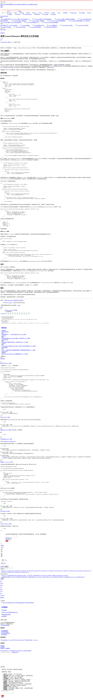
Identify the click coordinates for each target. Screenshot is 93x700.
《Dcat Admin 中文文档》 (67, 25)
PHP (29, 12)
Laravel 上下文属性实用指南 (7, 575)
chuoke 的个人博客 (6, 42)
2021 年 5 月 (53, 570)
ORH (2, 511)
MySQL (47, 12)
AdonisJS (54, 14)
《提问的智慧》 (4, 634)
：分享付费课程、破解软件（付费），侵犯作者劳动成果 (18, 688)
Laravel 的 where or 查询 (40, 577)
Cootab (18, 305)
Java (41, 12)
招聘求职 (23, 4)
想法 (15, 47)
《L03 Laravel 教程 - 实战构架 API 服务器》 (66, 19)
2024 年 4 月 (18, 570)
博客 (2, 333)
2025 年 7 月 (4, 570)
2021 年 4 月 (60, 570)
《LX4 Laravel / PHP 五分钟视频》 (51, 22)
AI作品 (6, 4)
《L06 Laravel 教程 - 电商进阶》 (38, 20)
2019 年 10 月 (12, 572)
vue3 (1, 594)
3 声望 (10, 439)
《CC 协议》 (9, 302)
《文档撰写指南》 (5, 631)
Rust (54, 12)
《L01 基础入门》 (4, 321)
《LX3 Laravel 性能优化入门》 (33, 22)
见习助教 (7, 439)
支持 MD (8, 538)
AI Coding (45, 14)
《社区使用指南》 (5, 630)
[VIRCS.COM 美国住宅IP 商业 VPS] (8, 602)
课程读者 (6, 363)
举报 (2, 414)
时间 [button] (2, 358)
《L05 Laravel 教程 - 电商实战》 (19, 20)
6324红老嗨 (3, 439)
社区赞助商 (4, 607)
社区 (2, 4)
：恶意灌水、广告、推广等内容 (12, 674)
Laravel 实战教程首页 (5, 19)
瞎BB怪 (4, 448)
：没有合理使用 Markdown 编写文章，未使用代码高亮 (17, 683)
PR (58, 64)
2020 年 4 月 (81, 570)
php (1, 582)
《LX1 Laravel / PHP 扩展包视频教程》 (57, 20)
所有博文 (2, 566)
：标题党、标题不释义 (10, 686)
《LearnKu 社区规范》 (5, 633)
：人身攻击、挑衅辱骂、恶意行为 (13, 678)
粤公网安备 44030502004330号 (17, 650)
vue (1, 588)
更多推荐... (3, 330)
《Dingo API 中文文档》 (20, 27)
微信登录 (3, 33)
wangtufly (3, 523)
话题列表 (10, 4)
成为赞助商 (31, 602)
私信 (5, 563)
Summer (3, 652)
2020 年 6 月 (74, 570)
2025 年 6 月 (11, 570)
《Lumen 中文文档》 (6, 27)
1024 (1, 592)
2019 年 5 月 (25, 572)
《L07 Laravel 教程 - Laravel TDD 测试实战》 (12, 22)
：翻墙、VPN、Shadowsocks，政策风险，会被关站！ (17, 679)
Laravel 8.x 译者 (10, 310)
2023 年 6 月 (31, 570)
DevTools (18, 14)
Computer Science (28, 14)
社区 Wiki (15, 4)
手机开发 (37, 14)
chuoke (6, 310)
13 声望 (11, 462)
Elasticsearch (74, 12)
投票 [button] (4, 358)
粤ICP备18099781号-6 (5, 650)
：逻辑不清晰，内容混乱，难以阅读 (14, 685)
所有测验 (3, 647)
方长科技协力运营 (14, 652)
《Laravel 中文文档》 (13, 25)
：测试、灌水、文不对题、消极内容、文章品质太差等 (18, 675)
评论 (5, 409)
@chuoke (4, 456)
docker (2, 586)
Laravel (10, 12)
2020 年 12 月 (67, 570)
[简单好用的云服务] (20, 602)
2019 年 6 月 (19, 572)
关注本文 (9, 539)
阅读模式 (6, 566)
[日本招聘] (26, 602)
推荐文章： (4, 327)
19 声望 (9, 363)
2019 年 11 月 (4, 572)
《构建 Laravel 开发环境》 (51, 27)
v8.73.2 (52, 67)
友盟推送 (2, 598)
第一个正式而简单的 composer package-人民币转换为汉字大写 (73, 577)
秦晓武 (2, 429)
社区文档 (35, 4)
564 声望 (15, 310)
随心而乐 (3, 363)
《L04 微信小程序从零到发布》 (7, 318)
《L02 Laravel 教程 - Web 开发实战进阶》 (43, 19)
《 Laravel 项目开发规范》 (36, 27)
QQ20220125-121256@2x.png (9, 441)
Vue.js (34, 12)
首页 (20, 11)
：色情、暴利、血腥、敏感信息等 (13, 677)
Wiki (7, 16)
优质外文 (19, 4)
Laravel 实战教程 (29, 4)
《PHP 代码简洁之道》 (39, 25)
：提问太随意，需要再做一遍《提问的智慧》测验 (16, 681)
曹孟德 (2, 462)
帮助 (11, 538)
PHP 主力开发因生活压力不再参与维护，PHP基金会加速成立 (23, 577)
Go (16, 12)
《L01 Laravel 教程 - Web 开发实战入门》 (20, 19)
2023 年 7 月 (25, 570)
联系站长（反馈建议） (6, 648)
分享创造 (3, 352)
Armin (2, 417)
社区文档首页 (4, 25)
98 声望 (8, 511)
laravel (2, 584)
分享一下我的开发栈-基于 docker (35, 575)
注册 (2, 7)
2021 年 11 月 (46, 570)
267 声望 (9, 429)
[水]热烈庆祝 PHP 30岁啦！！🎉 (21, 575)
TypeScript (2, 596)
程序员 (66, 12)
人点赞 (3, 313)
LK (60, 12)
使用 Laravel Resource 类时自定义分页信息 (14, 300)
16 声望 (9, 523)
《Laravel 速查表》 (26, 25)
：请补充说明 (8, 689)
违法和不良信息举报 (27, 650)
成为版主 (3, 645)
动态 (4, 4)
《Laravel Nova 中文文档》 (83, 25)
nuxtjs (2, 590)
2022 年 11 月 (38, 570)
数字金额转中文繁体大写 (6, 577)
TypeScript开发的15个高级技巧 (49, 575)
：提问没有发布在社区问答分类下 (13, 682)
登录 (2, 5)
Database (10, 14)
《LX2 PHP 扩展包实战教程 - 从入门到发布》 (80, 20)
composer (2, 580)
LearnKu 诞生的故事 (5, 625)
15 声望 (8, 417)
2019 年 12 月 (87, 570)
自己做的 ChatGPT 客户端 (62, 575)
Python (22, 12)
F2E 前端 (82, 12)
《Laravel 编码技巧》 (53, 25)
